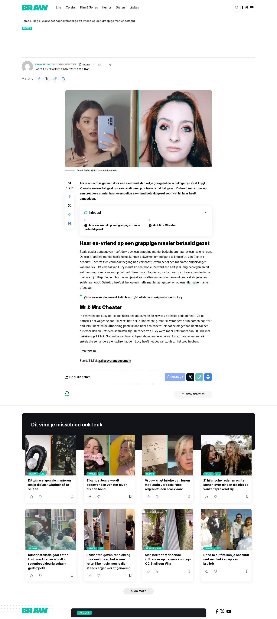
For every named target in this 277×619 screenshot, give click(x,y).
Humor (27, 28)
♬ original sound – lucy (166, 297)
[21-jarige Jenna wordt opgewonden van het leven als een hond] (109, 455)
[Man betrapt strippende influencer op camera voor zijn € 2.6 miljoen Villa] (167, 529)
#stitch (122, 297)
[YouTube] (252, 7)
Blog (35, 20)
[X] (246, 7)
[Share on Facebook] (39, 79)
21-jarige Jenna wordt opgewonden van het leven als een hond (106, 484)
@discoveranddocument (100, 297)
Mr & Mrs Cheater (164, 225)
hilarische (192, 282)
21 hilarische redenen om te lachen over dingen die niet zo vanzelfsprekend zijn (225, 484)
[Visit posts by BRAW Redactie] (27, 66)
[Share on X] (47, 79)
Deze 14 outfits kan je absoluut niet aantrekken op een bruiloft (226, 559)
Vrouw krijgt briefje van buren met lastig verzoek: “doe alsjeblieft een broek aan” (167, 484)
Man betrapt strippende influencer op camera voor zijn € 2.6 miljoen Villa (168, 559)
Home (25, 20)
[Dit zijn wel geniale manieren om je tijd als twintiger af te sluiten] (50, 455)
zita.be (92, 351)
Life (42, 473)
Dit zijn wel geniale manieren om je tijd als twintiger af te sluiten (49, 484)
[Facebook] (242, 7)
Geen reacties (67, 64)
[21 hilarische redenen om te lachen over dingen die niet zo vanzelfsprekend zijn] (226, 455)
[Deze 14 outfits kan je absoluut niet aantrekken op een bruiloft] (226, 529)
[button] (55, 79)
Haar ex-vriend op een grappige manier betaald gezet (112, 227)
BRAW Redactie (45, 64)
